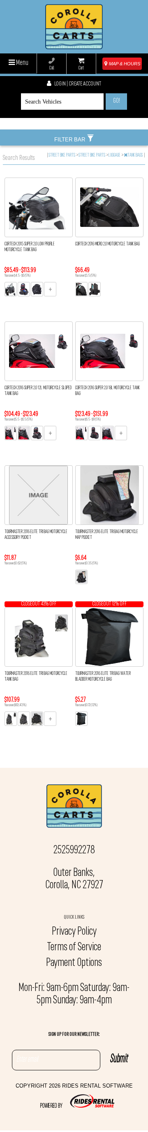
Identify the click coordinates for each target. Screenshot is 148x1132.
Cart (81, 68)
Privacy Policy (74, 932)
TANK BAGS (135, 155)
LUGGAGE (115, 155)
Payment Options (74, 963)
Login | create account (77, 84)
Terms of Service (74, 947)
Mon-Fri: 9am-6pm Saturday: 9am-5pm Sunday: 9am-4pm (74, 994)
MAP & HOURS (124, 63)
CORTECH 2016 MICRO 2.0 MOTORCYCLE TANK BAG (107, 244)
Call (51, 68)
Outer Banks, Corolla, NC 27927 (74, 879)
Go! (116, 101)
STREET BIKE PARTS (62, 155)
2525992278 (74, 850)
